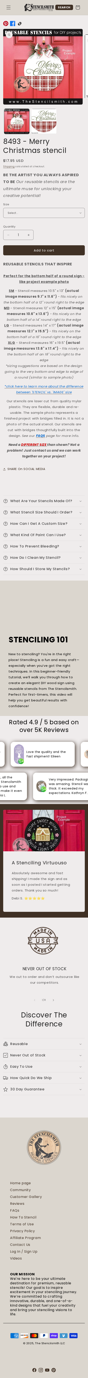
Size (6, 204)
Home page (20, 1183)
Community (20, 1189)
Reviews (17, 1203)
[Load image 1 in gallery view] (16, 121)
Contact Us (20, 1244)
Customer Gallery (26, 1196)
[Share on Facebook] (12, 24)
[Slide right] (53, 1000)
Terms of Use (22, 1224)
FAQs (14, 1210)
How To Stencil (23, 1217)
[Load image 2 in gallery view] (43, 121)
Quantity (9, 227)
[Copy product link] (19, 24)
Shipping (9, 166)
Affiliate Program (25, 1237)
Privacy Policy (22, 1231)
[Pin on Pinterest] (5, 24)
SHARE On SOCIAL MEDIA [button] (26, 469)
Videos (16, 1258)
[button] (8, 7)
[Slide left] (34, 1000)
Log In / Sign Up (24, 1251)
